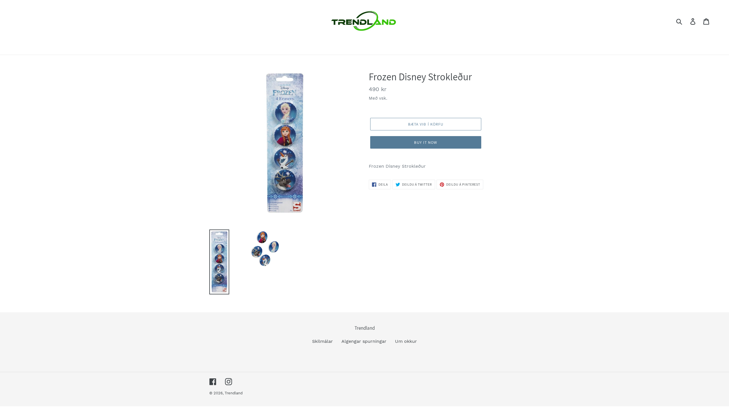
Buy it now (425, 142)
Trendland (234, 393)
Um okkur (406, 341)
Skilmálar (322, 341)
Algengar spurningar (363, 341)
